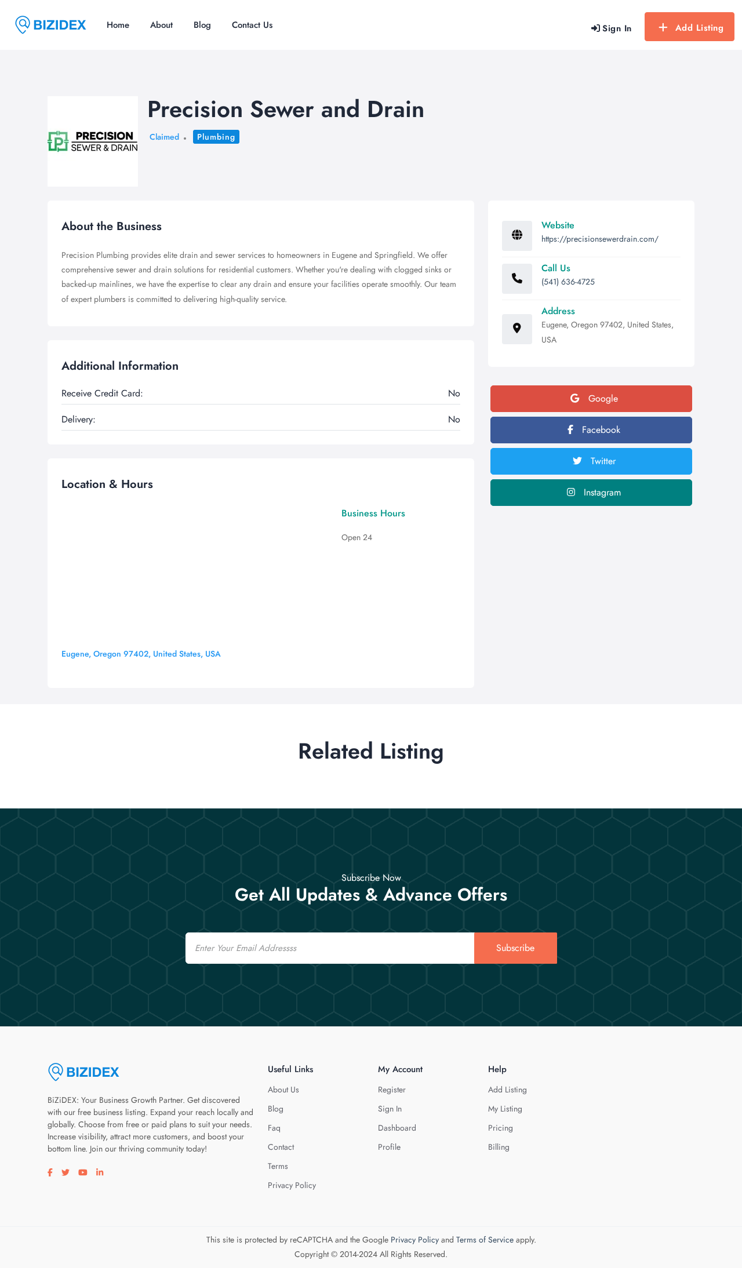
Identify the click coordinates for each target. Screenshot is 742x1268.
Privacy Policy (292, 1185)
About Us (283, 1089)
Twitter (602, 461)
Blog (202, 25)
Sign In (390, 1108)
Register (392, 1089)
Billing (499, 1147)
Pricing (500, 1128)
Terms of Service (485, 1239)
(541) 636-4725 (568, 281)
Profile (389, 1147)
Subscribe (515, 947)
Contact (281, 1147)
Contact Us (252, 25)
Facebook (599, 429)
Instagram (601, 492)
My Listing (505, 1108)
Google (601, 398)
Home (118, 25)
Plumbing (216, 137)
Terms (278, 1166)
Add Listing (699, 27)
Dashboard (397, 1128)
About (161, 25)
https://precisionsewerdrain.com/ (600, 239)
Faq (274, 1128)
